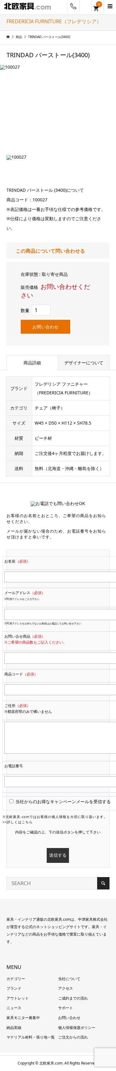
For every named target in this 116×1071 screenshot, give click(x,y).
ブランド (13, 988)
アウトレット (17, 998)
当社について (69, 978)
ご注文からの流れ (73, 1037)
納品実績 (13, 1027)
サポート (65, 1007)
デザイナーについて (83, 363)
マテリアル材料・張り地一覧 (30, 1037)
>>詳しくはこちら (17, 822)
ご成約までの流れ (73, 998)
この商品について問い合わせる (50, 251)
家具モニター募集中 (23, 1017)
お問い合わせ (45, 327)
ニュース (13, 1007)
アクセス (65, 988)
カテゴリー (15, 978)
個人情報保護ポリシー (76, 1027)
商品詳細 (32, 363)
